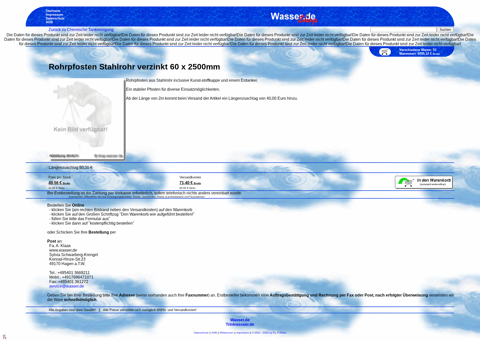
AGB (214, 332)
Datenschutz (201, 332)
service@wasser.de (66, 286)
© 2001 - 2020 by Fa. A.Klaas (269, 332)
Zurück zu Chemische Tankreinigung (81, 29)
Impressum (242, 332)
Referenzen (227, 332)
